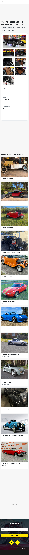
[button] (8, 53)
